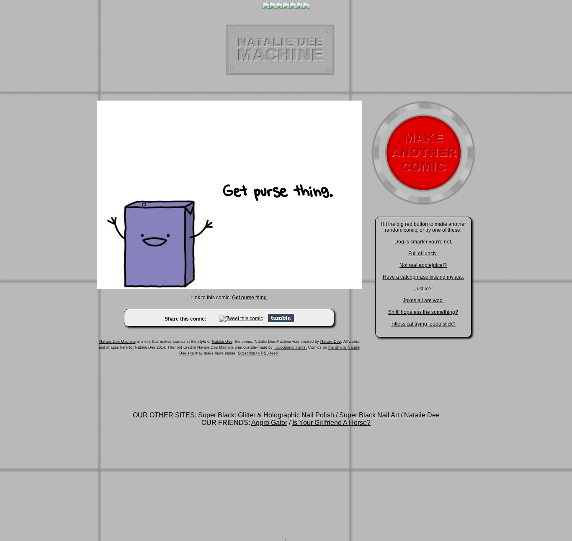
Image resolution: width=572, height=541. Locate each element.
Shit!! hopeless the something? (423, 312)
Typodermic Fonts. (290, 347)
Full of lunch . (423, 253)
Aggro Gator (269, 422)
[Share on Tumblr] (281, 321)
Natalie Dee (222, 341)
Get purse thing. (250, 297)
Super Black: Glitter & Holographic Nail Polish (266, 415)
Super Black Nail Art (369, 415)
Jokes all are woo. (423, 300)
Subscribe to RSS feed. (258, 353)
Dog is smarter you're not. (423, 242)
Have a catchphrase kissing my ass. (423, 277)
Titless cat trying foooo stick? (423, 324)
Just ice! (423, 289)
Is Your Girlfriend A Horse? (331, 422)
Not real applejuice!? (423, 265)
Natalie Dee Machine (117, 341)
